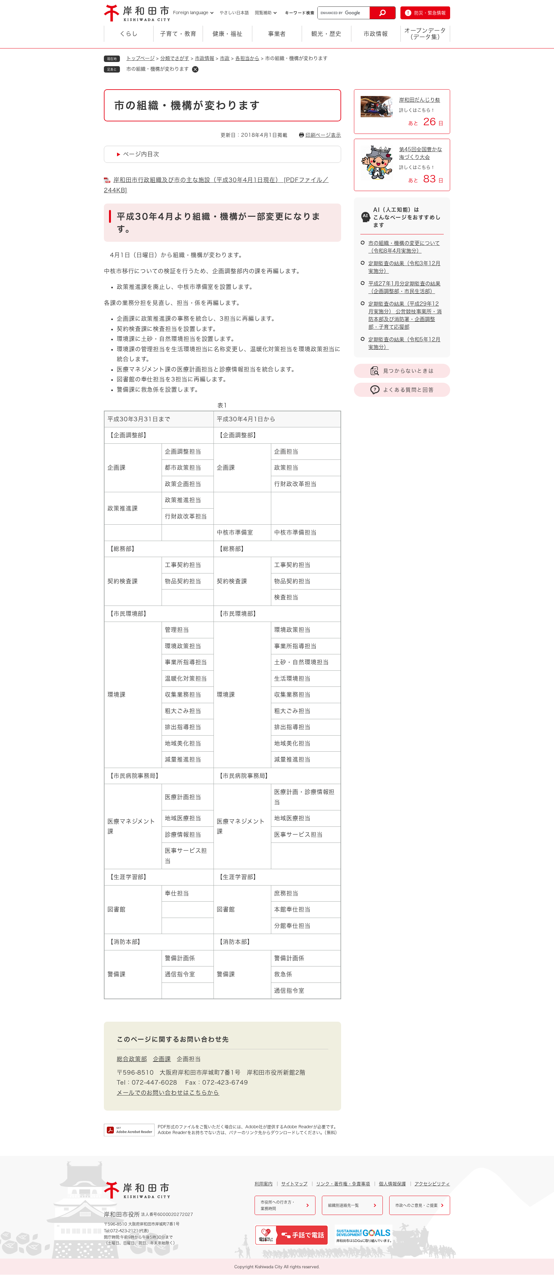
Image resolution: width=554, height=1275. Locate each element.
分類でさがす (174, 58)
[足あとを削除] (195, 69)
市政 (225, 58)
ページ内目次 (141, 154)
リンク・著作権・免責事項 (343, 1184)
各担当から (247, 58)
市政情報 (376, 34)
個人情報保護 (392, 1184)
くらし (129, 34)
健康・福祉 (228, 34)
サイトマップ (294, 1184)
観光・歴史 (326, 34)
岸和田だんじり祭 (419, 99)
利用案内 (264, 1184)
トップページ (140, 58)
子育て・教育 (178, 34)
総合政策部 (132, 1059)
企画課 (162, 1059)
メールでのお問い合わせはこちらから (168, 1093)
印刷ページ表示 (323, 135)
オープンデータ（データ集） (425, 34)
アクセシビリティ (432, 1184)
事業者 (277, 34)
